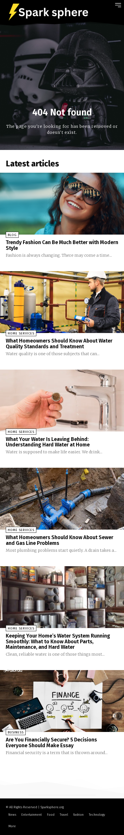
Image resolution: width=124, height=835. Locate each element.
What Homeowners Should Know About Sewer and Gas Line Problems (59, 540)
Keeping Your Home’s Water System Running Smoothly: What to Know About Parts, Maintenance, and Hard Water (58, 641)
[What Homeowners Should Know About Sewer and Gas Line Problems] (62, 499)
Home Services (21, 333)
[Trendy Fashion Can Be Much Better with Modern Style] (62, 204)
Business (16, 732)
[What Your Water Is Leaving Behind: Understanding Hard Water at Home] (62, 400)
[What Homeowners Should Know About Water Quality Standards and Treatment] (62, 302)
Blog (12, 235)
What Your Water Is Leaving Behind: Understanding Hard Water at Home (48, 442)
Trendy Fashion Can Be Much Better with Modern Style (62, 245)
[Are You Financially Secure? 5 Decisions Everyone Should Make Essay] (62, 701)
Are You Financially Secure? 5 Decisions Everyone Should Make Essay (51, 743)
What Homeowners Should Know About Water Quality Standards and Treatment (59, 344)
